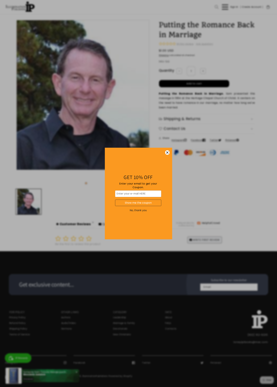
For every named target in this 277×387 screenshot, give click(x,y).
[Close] (167, 152)
